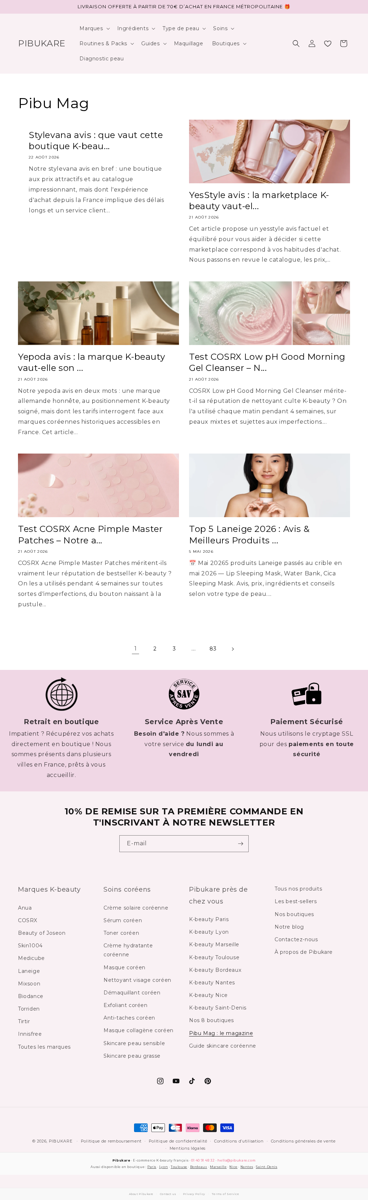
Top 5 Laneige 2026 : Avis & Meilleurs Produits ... (249, 534)
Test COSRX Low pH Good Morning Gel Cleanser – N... (267, 362)
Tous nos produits (298, 889)
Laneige (29, 971)
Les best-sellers (296, 901)
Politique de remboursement (111, 1141)
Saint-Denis (266, 1167)
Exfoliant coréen (126, 1005)
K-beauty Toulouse (214, 957)
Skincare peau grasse (132, 1056)
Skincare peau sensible (134, 1043)
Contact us (168, 1194)
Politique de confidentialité (178, 1141)
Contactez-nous (296, 939)
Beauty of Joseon (42, 933)
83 (213, 648)
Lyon (163, 1167)
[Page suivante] (232, 649)
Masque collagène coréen (139, 1030)
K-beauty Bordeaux (215, 970)
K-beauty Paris (209, 919)
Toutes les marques (44, 1047)
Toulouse (179, 1167)
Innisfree (30, 1034)
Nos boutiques (294, 914)
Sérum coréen (123, 920)
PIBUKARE (61, 1141)
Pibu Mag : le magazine (221, 1033)
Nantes (246, 1167)
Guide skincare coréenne (222, 1046)
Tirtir (24, 1021)
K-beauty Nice (208, 995)
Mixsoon (29, 983)
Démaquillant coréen (132, 992)
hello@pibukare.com (236, 1160)
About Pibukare (141, 1194)
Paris (151, 1167)
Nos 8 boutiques (211, 1020)
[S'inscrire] (240, 843)
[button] (93, 28)
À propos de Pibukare (304, 952)
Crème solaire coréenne (136, 908)
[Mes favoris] (328, 43)
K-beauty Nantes (212, 982)
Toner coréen (121, 933)
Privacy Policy (194, 1194)
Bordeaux (198, 1167)
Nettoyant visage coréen (137, 980)
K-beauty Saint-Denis (218, 1007)
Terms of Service (225, 1194)
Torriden (29, 1009)
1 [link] (135, 648)
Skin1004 (30, 945)
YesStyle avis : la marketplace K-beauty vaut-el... (259, 200)
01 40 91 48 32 (203, 1160)
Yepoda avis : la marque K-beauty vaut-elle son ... (91, 362)
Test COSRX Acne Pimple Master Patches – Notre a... (90, 534)
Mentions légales (188, 1148)
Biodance (30, 996)
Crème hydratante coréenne (128, 950)
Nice (233, 1167)
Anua (25, 908)
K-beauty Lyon (209, 932)
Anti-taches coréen (129, 1018)
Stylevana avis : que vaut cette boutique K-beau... (96, 140)
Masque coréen (125, 967)
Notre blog (289, 927)
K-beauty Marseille (214, 944)
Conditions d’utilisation (239, 1141)
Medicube (31, 958)
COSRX (27, 920)
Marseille (218, 1167)
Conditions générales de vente (303, 1141)
